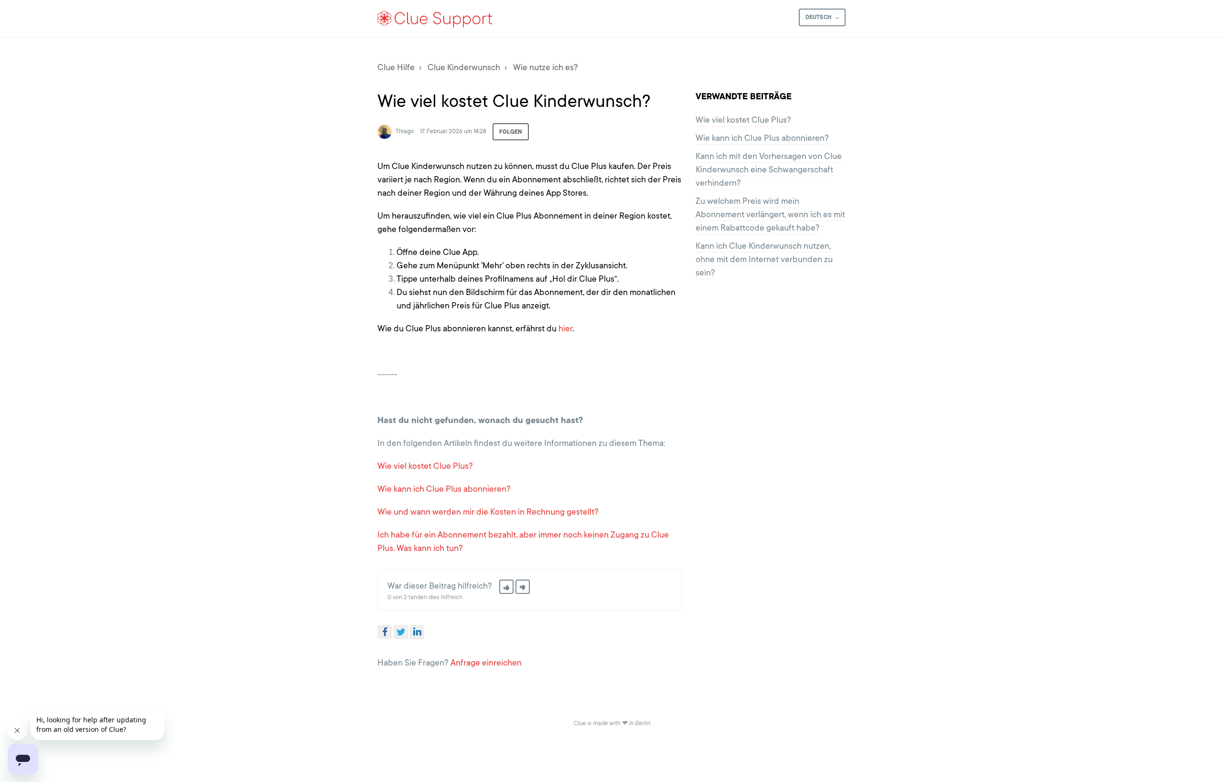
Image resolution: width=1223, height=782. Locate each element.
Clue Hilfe (396, 67)
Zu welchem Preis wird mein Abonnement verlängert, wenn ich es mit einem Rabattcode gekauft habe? (770, 214)
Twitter (401, 632)
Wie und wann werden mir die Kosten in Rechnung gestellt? (488, 512)
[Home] (435, 18)
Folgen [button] (510, 132)
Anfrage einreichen (486, 662)
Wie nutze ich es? (545, 67)
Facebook (384, 632)
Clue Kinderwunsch (464, 67)
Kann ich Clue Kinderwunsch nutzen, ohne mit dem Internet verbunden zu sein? (764, 259)
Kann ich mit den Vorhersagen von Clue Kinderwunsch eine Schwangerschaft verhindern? (769, 169)
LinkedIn (417, 632)
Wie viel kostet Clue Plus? (425, 466)
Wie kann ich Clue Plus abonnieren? (444, 489)
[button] (506, 587)
